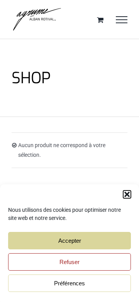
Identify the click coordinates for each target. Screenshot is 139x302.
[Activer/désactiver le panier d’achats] (100, 19)
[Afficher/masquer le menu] (122, 19)
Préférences (69, 283)
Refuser (69, 262)
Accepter (69, 240)
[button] (127, 194)
